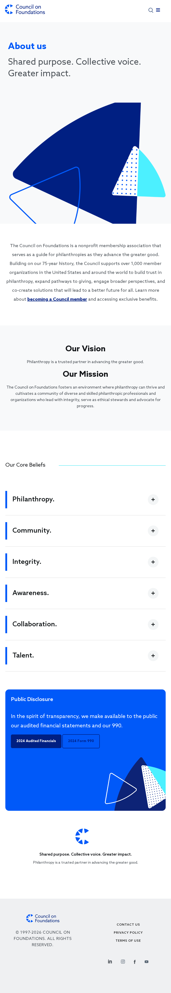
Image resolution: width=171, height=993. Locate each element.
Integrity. (26, 562)
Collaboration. (34, 625)
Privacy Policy (128, 933)
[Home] (25, 11)
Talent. (23, 656)
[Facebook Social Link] (135, 961)
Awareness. (30, 593)
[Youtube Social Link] (147, 961)
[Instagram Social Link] (123, 961)
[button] (151, 10)
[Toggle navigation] (158, 11)
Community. (31, 531)
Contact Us (128, 925)
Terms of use (128, 941)
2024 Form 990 (81, 741)
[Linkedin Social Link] (110, 961)
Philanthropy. (33, 500)
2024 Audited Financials (36, 741)
